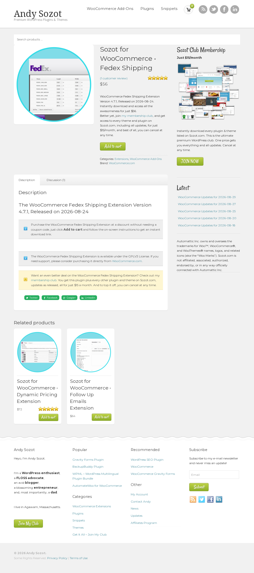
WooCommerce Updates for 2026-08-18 (206, 225)
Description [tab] (27, 180)
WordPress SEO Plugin (147, 459)
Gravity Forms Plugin (88, 459)
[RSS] (203, 9)
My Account (139, 494)
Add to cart (112, 146)
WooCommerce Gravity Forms (153, 474)
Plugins (147, 8)
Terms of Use (79, 558)
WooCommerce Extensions (91, 506)
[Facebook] (211, 499)
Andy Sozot (38, 13)
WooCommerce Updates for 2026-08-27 (207, 204)
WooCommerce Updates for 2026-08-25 (207, 211)
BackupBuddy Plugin (87, 466)
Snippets (169, 8)
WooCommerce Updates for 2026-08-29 (207, 197)
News (134, 508)
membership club (44, 280)
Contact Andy (141, 501)
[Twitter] (202, 499)
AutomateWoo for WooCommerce (97, 485)
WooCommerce (142, 466)
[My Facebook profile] (224, 9)
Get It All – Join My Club (89, 534)
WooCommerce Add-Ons (110, 8)
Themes (78, 527)
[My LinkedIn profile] (234, 9)
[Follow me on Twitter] (213, 9)
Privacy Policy (57, 558)
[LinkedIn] (219, 499)
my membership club (137, 116)
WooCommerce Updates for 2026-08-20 (207, 218)
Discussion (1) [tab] (56, 180)
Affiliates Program (144, 523)
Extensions (121, 159)
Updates (136, 515)
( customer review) (113, 78)
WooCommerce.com (122, 163)
